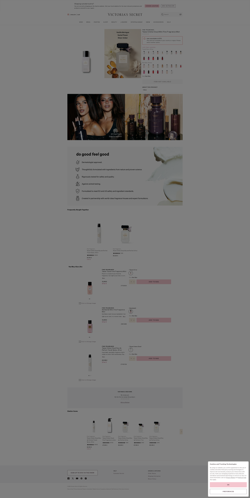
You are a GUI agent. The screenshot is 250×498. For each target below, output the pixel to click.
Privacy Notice (230, 477)
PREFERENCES (228, 491)
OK (228, 485)
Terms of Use (242, 477)
